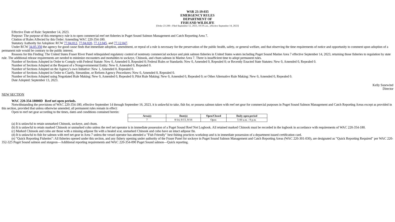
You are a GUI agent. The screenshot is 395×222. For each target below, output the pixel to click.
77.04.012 (70, 43)
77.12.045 (100, 43)
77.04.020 (85, 43)
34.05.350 (35, 47)
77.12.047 (120, 43)
